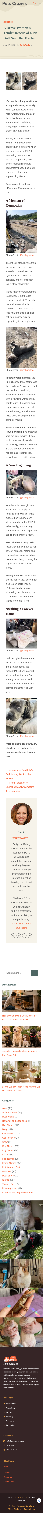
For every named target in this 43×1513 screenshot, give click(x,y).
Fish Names (8, 1159)
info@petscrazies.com (15, 1441)
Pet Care (6, 1171)
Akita (4, 1108)
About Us (6, 1473)
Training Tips (8, 1184)
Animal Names (9, 1112)
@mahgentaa (27, 255)
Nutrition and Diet (11, 1167)
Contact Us (7, 1477)
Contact (12, 1506)
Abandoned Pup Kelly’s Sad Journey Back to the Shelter (19, 774)
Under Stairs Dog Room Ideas (17, 1192)
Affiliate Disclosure (15, 1509)
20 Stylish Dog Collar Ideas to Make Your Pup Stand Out (21, 1053)
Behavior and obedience (14, 1121)
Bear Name (8, 1116)
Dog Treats (8, 1150)
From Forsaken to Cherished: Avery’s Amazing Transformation (20, 786)
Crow (5, 1142)
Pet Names (8, 1175)
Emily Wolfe (25, 45)
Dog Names (8, 1146)
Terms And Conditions (25, 1506)
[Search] (34, 973)
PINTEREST (12, 1445)
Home (5, 1467)
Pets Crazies (14, 3)
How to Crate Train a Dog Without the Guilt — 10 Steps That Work (19, 1018)
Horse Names (9, 1163)
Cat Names (8, 1133)
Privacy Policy (8, 1481)
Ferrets (6, 1154)
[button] (34, 3)
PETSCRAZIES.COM (20, 1497)
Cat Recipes (8, 1137)
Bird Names (8, 1125)
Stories (8, 22)
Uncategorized (9, 1188)
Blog (4, 1129)
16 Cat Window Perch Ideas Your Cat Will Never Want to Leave (21, 1089)
